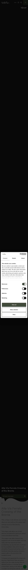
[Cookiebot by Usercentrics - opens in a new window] (20, 254)
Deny (14, 314)
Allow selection (14, 309)
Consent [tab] (5, 258)
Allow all (14, 304)
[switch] (24, 289)
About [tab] (23, 258)
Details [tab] (14, 258)
